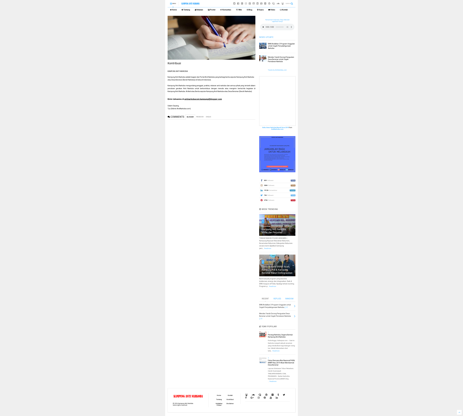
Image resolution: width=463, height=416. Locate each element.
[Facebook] (238, 3)
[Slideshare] (282, 3)
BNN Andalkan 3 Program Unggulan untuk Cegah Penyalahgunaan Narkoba (281, 46)
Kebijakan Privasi (219, 404)
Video (272, 10)
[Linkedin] (257, 3)
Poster (213, 10)
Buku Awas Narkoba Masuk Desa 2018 (275, 127)
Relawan (199, 10)
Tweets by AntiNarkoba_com (277, 70)
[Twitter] (234, 3)
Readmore (267, 248)
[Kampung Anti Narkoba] (190, 4)
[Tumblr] (261, 3)
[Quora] (273, 3)
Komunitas (226, 10)
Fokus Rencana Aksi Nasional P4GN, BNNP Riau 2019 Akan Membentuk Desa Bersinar (281, 362)
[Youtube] (254, 3)
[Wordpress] (269, 3)
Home (174, 10)
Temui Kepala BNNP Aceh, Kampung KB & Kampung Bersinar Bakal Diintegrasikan (277, 269)
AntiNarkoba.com (277, 129)
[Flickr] (265, 3)
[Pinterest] (250, 3)
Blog (250, 10)
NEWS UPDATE (266, 37)
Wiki (240, 10)
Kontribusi (230, 399)
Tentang (186, 10)
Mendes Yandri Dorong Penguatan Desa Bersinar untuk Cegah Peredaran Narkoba (281, 59)
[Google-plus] (242, 3)
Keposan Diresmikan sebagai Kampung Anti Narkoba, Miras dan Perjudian (277, 229)
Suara (261, 10)
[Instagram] (246, 3)
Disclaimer (230, 403)
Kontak (285, 10)
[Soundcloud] (278, 3)
